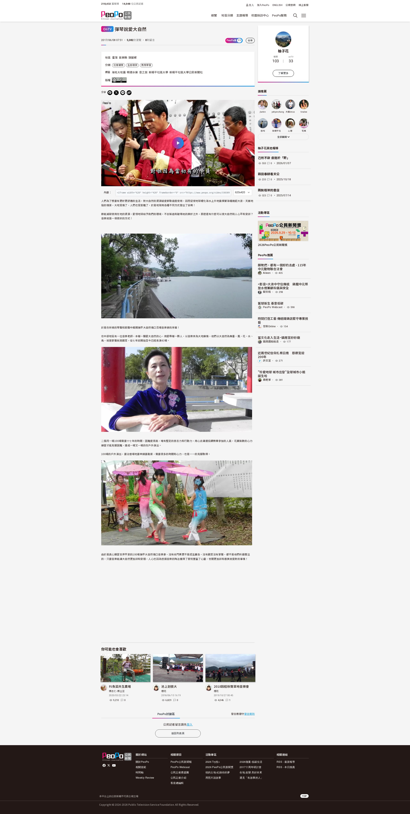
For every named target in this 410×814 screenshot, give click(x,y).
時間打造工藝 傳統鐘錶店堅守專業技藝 (283, 320)
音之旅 (143, 72)
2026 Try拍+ (212, 762)
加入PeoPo (263, 5)
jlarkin (263, 112)
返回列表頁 (177, 733)
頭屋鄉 (132, 57)
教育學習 (146, 65)
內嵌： (108, 192)
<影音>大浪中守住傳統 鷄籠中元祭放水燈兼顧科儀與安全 (283, 286)
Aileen (267, 272)
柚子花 (283, 50)
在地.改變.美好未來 (251, 772)
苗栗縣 (123, 57)
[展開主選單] (303, 15)
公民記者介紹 (178, 777)
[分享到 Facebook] (109, 92)
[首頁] (116, 15)
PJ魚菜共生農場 (120, 686)
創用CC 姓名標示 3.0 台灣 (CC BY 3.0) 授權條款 (120, 80)
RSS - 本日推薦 (286, 767)
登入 (251, 5)
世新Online (269, 326)
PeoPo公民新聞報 (181, 762)
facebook (104, 765)
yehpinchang (278, 112)
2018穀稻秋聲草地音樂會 (231, 686)
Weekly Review (145, 777)
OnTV (107, 29)
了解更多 (283, 73)
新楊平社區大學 (158, 72)
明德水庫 (132, 72)
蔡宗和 (267, 291)
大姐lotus (290, 112)
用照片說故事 (213, 777)
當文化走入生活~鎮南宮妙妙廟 (279, 337)
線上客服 (303, 5)
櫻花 (163, 691)
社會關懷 (118, 65)
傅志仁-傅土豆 (117, 691)
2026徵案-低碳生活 (251, 762)
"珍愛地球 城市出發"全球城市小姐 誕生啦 (281, 374)
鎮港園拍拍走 (271, 341)
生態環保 (132, 65)
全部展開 (282, 137)
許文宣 (267, 360)
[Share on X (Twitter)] (116, 92)
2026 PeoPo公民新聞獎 (219, 767)
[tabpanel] (178, 724)
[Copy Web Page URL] (129, 92)
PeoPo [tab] (166, 714)
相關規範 (141, 767)
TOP (304, 796)
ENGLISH (278, 5)
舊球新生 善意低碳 (270, 303)
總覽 (214, 15)
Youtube (114, 765)
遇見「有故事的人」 (251, 777)
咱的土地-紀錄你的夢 (217, 772)
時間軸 (140, 772)
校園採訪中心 (260, 15)
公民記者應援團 (180, 772)
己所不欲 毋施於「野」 (274, 158)
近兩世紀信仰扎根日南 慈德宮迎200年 (281, 355)
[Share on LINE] (122, 92)
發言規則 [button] (249, 714)
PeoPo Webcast (273, 307)
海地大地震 (119, 72)
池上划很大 (169, 686)
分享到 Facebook (250, 104)
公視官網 (290, 5)
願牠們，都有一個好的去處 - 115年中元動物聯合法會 (282, 267)
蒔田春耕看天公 (269, 174)
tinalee (304, 112)
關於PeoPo (142, 762)
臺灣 (115, 57)
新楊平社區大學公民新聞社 (186, 72)
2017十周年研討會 (250, 767)
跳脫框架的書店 (269, 190)
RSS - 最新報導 (286, 762)
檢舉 (250, 40)
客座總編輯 (177, 783)
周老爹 (267, 379)
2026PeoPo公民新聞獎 (272, 245)
